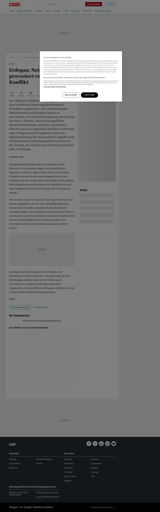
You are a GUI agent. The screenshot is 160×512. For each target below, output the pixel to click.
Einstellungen (71, 95)
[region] (81, 76)
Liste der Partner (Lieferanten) (55, 87)
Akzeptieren (89, 95)
